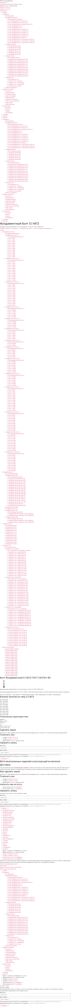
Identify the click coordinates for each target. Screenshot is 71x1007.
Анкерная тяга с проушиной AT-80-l (18, 590)
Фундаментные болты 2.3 (12, 318)
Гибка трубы (9, 102)
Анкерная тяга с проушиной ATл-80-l (18, 604)
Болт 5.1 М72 (11, 408)
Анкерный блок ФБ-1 (11, 540)
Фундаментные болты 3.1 (12, 328)
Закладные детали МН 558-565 (17, 493)
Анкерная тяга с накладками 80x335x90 (19, 622)
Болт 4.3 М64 (12, 378)
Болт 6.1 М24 (11, 423)
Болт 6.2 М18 (11, 438)
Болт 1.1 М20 (11, 245)
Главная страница (5, 228)
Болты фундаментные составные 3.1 (18, 29)
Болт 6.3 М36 (12, 467)
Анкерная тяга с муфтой (15, 81)
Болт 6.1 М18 (11, 418)
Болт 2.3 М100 (12, 322)
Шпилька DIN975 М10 (11, 652)
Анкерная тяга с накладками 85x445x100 (19, 624)
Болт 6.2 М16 (11, 437)
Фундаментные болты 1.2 (12, 258)
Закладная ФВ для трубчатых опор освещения (21, 522)
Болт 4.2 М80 (12, 367)
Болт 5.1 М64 (11, 407)
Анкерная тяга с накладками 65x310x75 (19, 617)
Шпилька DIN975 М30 (11, 664)
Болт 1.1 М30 (11, 250)
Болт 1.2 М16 (11, 265)
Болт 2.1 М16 (11, 287)
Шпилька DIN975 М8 (11, 650)
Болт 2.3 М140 (12, 327)
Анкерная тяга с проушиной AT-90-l (18, 592)
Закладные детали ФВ (14, 54)
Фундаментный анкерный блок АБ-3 (18, 62)
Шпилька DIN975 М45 (11, 672)
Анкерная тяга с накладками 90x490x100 (19, 625)
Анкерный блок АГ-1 (11, 532)
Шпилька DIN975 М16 (11, 657)
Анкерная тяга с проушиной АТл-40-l (18, 593)
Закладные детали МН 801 (15, 503)
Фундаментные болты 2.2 (12, 307)
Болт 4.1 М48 (11, 357)
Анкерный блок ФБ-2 (11, 542)
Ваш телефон (3, 750)
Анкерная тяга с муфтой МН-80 (17, 558)
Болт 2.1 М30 (11, 295)
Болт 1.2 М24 (11, 272)
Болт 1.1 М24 (11, 248)
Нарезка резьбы (10, 97)
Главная (5, 12)
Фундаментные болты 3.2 (12, 340)
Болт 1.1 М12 (11, 238)
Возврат (8, 111)
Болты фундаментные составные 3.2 (18, 31)
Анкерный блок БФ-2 (11, 537)
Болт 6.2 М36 (12, 447)
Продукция (6, 14)
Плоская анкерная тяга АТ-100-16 (17, 630)
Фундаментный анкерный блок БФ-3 (18, 71)
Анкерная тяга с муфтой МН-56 (17, 553)
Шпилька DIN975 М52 (11, 675)
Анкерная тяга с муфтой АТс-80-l (17, 573)
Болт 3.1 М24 (11, 332)
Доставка (8, 107)
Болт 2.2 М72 (12, 313)
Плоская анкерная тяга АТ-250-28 (17, 644)
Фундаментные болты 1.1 (12, 235)
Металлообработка (8, 827)
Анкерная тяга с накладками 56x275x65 (19, 612)
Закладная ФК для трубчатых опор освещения (21, 515)
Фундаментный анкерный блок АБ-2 (18, 61)
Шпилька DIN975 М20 (11, 660)
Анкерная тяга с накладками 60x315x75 (19, 614)
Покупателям (6, 106)
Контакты (5, 116)
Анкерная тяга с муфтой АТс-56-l (17, 567)
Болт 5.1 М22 (11, 395)
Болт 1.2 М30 (11, 273)
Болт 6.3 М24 (12, 463)
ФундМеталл (3, 2)
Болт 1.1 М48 (11, 255)
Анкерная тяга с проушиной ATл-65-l (18, 600)
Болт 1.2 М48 (11, 278)
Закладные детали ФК (14, 52)
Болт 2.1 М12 (11, 285)
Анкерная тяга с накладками (16, 82)
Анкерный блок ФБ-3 (11, 543)
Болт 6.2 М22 (12, 442)
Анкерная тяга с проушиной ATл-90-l (18, 605)
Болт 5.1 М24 (11, 397)
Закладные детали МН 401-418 (16, 483)
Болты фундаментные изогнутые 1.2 (18, 22)
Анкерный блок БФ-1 (11, 535)
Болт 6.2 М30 (12, 445)
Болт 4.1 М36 (11, 353)
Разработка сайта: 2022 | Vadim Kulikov (11, 867)
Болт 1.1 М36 (11, 251)
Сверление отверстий (12, 99)
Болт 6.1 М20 (11, 420)
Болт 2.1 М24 (11, 293)
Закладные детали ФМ (14, 49)
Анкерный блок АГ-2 (11, 533)
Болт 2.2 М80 (12, 315)
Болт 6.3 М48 (12, 470)
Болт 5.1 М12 (11, 390)
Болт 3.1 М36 (11, 335)
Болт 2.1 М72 (11, 305)
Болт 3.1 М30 (11, 333)
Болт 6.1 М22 (11, 422)
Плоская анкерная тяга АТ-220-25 (17, 642)
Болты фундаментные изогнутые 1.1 (18, 21)
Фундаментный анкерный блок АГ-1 (18, 64)
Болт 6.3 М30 (12, 465)
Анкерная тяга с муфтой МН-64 (17, 555)
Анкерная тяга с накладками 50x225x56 (19, 610)
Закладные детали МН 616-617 (16, 498)
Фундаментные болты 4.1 (12, 347)
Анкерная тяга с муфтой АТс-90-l (17, 575)
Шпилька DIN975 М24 (11, 662)
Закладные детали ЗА (14, 51)
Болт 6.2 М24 (12, 443)
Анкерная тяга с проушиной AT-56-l (18, 583)
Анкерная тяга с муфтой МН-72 (17, 557)
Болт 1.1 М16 (11, 241)
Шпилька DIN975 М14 (11, 655)
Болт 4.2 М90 (12, 368)
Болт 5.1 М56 (11, 405)
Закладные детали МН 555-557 (17, 492)
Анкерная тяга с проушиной (16, 84)
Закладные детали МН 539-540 (17, 488)
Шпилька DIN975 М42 (11, 670)
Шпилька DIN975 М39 (11, 669)
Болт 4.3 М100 (12, 385)
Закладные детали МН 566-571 (16, 495)
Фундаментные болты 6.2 (12, 432)
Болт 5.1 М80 (11, 410)
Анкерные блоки (10, 56)
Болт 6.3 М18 (11, 458)
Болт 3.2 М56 (12, 343)
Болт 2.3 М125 (12, 325)
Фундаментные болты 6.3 (12, 452)
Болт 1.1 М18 (11, 243)
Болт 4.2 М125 (12, 372)
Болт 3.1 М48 (11, 338)
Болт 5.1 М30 (11, 398)
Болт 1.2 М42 (11, 277)
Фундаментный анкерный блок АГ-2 (18, 66)
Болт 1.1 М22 (11, 246)
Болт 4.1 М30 (11, 352)
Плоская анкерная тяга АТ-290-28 (17, 645)
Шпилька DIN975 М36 (11, 667)
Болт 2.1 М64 (11, 303)
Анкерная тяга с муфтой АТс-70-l (17, 572)
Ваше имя (2, 745)
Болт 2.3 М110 (12, 323)
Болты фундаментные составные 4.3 (18, 36)
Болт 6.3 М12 (11, 455)
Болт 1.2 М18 (11, 266)
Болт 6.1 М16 (11, 417)
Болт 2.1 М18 (11, 288)
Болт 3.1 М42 (11, 337)
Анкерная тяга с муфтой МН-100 (17, 562)
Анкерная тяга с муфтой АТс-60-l (17, 568)
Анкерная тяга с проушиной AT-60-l (18, 585)
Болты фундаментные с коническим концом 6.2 (21, 41)
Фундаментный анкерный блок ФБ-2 (18, 74)
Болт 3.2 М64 (12, 345)
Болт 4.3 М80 (12, 382)
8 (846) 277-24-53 (5, 9)
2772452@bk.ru (18, 788)
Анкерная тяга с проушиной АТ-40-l (18, 580)
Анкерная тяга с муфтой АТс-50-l (17, 565)
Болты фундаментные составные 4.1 (18, 32)
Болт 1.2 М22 (11, 270)
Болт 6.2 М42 (12, 448)
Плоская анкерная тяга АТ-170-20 (17, 637)
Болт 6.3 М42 (12, 468)
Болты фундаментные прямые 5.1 (17, 37)
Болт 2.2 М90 (12, 317)
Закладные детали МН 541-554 (16, 490)
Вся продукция (10, 16)
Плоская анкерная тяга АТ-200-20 (17, 639)
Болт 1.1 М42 (11, 253)
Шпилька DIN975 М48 (11, 674)
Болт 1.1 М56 (11, 256)
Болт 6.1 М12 (11, 415)
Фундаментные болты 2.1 (12, 282)
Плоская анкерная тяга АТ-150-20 (17, 635)
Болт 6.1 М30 (11, 425)
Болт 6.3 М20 (12, 460)
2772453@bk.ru (18, 787)
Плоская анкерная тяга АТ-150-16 (17, 634)
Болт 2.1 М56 (11, 302)
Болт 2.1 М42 (11, 298)
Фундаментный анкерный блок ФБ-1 (18, 72)
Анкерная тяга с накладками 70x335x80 (19, 619)
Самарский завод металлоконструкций (11, 4)
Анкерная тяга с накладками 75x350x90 (19, 620)
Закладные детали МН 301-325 (16, 482)
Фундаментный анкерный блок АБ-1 (18, 59)
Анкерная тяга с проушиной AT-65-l (18, 587)
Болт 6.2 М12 (11, 435)
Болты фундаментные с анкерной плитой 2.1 (20, 24)
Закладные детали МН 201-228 (16, 480)
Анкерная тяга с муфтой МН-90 (17, 560)
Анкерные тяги (10, 77)
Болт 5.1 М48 (11, 403)
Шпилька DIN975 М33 (11, 665)
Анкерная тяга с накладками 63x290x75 (19, 615)
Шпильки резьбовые (11, 87)
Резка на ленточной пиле (12, 101)
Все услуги (9, 91)
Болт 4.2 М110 (12, 370)
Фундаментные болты (11, 17)
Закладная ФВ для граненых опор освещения (20, 520)
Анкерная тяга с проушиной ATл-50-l (18, 595)
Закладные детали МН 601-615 (16, 497)
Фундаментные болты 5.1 (12, 387)
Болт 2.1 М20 (11, 290)
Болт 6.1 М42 (11, 428)
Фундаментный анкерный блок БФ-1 (18, 67)
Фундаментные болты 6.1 (12, 412)
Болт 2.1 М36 (11, 297)
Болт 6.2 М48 (12, 450)
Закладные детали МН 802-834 (17, 505)
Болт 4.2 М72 (12, 365)
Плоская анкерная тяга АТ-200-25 (17, 640)
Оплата (7, 109)
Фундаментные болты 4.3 (12, 373)
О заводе (5, 114)
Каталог (2, 230)
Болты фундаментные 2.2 (15, 26)
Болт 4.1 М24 (11, 350)
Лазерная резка (10, 92)
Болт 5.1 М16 (11, 392)
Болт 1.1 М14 (11, 240)
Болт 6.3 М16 (11, 457)
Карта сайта (3, 865)
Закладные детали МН (14, 47)
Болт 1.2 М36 (11, 275)
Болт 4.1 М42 (11, 355)
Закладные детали (11, 44)
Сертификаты (9, 112)
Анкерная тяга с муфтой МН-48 (17, 552)
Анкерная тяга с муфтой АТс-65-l (17, 570)
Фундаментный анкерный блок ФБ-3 (18, 76)
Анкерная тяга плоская (14, 86)
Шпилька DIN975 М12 (11, 654)
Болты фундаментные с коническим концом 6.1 (21, 39)
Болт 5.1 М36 (11, 400)
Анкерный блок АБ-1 (11, 527)
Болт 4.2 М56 (12, 362)
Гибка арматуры (10, 104)
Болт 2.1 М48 (11, 300)
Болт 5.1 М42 (11, 402)
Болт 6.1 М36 (11, 427)
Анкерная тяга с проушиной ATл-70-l (18, 602)
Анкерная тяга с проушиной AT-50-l (18, 582)
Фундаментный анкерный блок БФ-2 (18, 69)
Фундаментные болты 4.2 (12, 358)
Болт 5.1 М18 (11, 393)
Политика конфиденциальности (9, 864)
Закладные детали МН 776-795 (16, 502)
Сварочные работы (11, 96)
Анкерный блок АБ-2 (11, 528)
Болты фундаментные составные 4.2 (18, 34)
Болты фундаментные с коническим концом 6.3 (21, 42)
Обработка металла (8, 89)
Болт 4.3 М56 (12, 377)
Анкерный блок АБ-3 (11, 530)
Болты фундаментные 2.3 (15, 27)
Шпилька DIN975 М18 (11, 659)
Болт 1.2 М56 (11, 280)
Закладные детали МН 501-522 (16, 485)
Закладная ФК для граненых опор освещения (20, 513)
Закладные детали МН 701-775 (16, 500)
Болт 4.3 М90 (12, 383)
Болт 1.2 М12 (11, 261)
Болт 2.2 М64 (12, 312)
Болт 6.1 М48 (11, 430)
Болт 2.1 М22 (11, 292)
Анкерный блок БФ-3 (11, 538)
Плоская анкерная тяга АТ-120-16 (17, 632)
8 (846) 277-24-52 (5, 7)
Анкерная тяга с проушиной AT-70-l (18, 588)
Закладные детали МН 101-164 (16, 478)
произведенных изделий (21, 767)
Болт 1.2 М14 (11, 263)
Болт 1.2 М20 (11, 268)
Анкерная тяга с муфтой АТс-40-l (17, 563)
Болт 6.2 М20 (12, 440)
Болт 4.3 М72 (12, 380)
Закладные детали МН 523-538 (17, 487)
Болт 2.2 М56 (12, 310)
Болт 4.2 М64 (12, 363)
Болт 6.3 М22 (12, 462)
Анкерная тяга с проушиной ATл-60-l (18, 599)
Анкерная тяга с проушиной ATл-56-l (18, 597)
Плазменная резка (11, 94)
